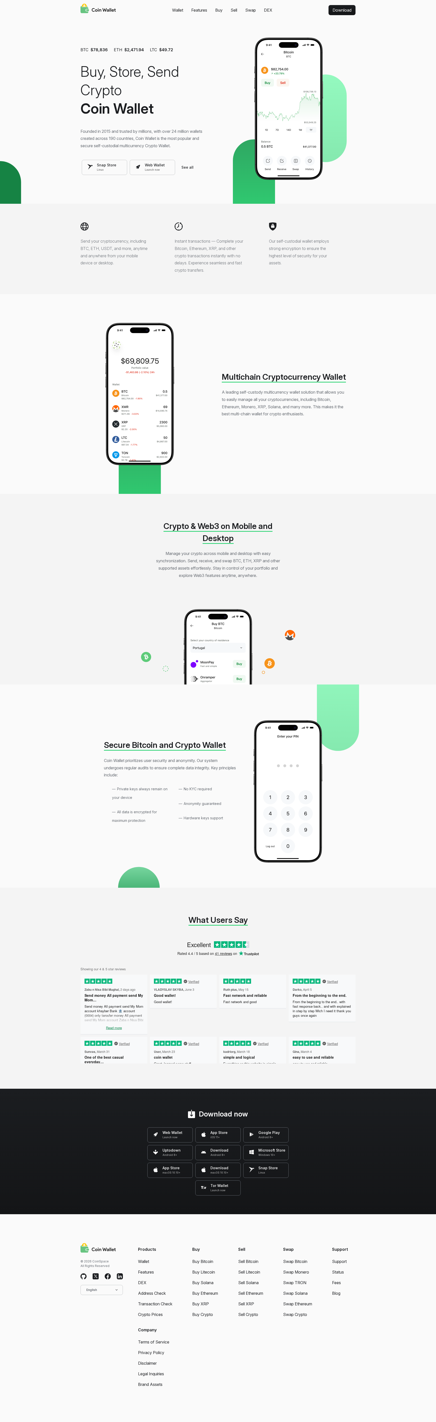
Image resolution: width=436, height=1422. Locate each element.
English (91, 1290)
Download (342, 10)
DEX (268, 10)
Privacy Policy (151, 1352)
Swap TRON (294, 1282)
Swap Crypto (295, 1314)
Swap (250, 10)
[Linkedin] (120, 1276)
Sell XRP (246, 1303)
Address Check (152, 1293)
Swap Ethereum (297, 1303)
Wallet (177, 10)
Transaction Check (155, 1303)
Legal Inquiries (151, 1373)
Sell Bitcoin (248, 1261)
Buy (219, 10)
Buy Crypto (202, 1314)
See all (187, 167)
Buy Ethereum (205, 1293)
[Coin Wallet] (98, 9)
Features (199, 10)
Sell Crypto (248, 1314)
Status (338, 1272)
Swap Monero (296, 1272)
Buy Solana (202, 1282)
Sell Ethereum (250, 1293)
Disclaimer (147, 1363)
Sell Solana (248, 1282)
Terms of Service (153, 1341)
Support (339, 1261)
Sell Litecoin (249, 1272)
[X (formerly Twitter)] (96, 1276)
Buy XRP (200, 1303)
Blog (336, 1293)
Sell (234, 10)
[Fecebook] (108, 1276)
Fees (336, 1282)
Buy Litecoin (203, 1272)
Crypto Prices (150, 1314)
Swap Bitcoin (295, 1261)
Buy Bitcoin (202, 1261)
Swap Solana (295, 1293)
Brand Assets (150, 1384)
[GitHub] (83, 1276)
